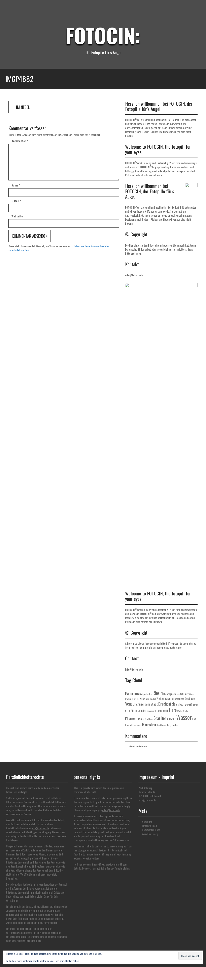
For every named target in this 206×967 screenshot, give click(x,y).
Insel (147, 698)
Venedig (131, 703)
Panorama (132, 693)
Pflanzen (130, 718)
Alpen (142, 698)
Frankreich (129, 698)
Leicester (137, 725)
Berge (195, 704)
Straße (176, 694)
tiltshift (184, 694)
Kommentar (19, 141)
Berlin (175, 725)
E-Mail (16, 201)
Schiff (147, 704)
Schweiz (171, 719)
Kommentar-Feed (151, 830)
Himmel (140, 718)
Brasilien (160, 718)
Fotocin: (103, 35)
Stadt (154, 704)
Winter (179, 710)
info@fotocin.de (134, 275)
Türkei (141, 704)
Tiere (173, 710)
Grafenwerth (151, 710)
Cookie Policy (72, 961)
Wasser (184, 717)
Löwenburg (166, 725)
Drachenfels (166, 704)
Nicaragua (168, 694)
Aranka (185, 710)
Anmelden (147, 821)
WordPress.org (150, 834)
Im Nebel (22, 107)
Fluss (191, 694)
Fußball (153, 698)
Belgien (143, 694)
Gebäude (190, 698)
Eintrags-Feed (149, 826)
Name (15, 185)
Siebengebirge (177, 698)
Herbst (167, 698)
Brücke (136, 698)
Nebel (159, 725)
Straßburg (149, 718)
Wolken (160, 699)
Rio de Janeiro (138, 710)
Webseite (17, 216)
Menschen (149, 724)
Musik (127, 710)
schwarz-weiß (184, 704)
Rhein (157, 693)
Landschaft (162, 711)
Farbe (149, 694)
